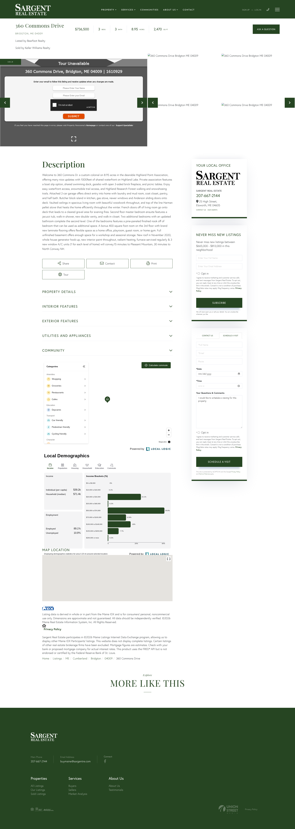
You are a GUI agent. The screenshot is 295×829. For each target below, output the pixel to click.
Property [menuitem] (107, 10)
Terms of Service (204, 474)
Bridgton (96, 658)
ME (67, 658)
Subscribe (219, 302)
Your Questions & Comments (210, 393)
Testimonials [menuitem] (116, 790)
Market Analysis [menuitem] (78, 794)
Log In (258, 10)
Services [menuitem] (127, 10)
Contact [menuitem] (189, 10)
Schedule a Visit (230, 336)
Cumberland (80, 658)
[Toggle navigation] (277, 9)
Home (45, 658)
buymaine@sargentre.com (75, 761)
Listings (57, 658)
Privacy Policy (52, 629)
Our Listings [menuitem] (38, 790)
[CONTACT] (266, 29)
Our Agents (212, 210)
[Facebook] (105, 761)
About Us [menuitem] (169, 10)
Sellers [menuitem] (72, 790)
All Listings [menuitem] (37, 786)
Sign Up (246, 10)
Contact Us (201, 210)
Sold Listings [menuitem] (38, 794)
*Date (199, 369)
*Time (199, 381)
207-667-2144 (208, 195)
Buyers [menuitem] (72, 786)
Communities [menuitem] (149, 10)
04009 (109, 658)
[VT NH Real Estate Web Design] (228, 809)
